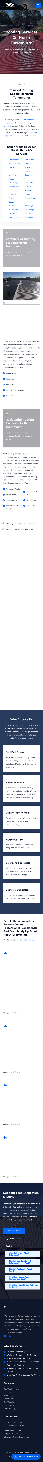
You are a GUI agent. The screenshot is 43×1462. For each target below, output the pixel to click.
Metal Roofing (9, 1408)
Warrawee (29, 213)
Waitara (12, 213)
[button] (14, 1231)
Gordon (28, 163)
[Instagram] (10, 1335)
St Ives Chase (30, 198)
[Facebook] (5, 1335)
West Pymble (14, 217)
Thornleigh (29, 206)
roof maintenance (27, 120)
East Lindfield (14, 163)
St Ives (11, 198)
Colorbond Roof (10, 1405)
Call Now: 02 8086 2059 (28, 1456)
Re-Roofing (8, 1395)
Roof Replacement (11, 1389)
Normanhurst (30, 183)
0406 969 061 (16, 1434)
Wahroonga (29, 210)
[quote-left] (5, 954)
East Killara (29, 160)
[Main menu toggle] (38, 5)
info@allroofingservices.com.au (16, 1437)
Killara (27, 167)
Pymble (28, 187)
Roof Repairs (9, 1402)
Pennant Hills (14, 187)
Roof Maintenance (11, 1399)
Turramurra (13, 210)
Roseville (12, 194)
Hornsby (12, 167)
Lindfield (12, 175)
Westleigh (29, 217)
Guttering (7, 1392)
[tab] (23, 1254)
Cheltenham (14, 160)
